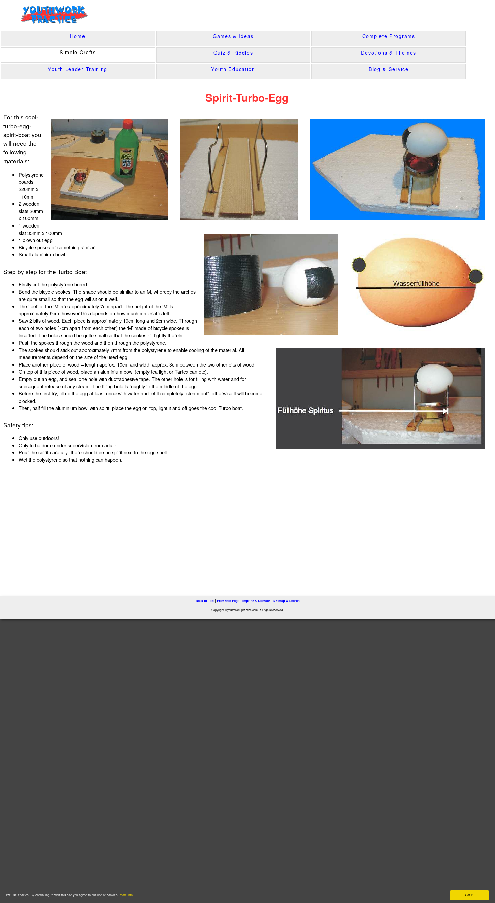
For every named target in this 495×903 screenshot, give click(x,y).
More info (126, 895)
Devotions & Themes (388, 52)
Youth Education (233, 68)
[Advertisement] (140, 526)
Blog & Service (389, 68)
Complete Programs (388, 35)
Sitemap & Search (286, 600)
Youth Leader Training (77, 68)
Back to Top (205, 600)
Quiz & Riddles (233, 52)
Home (77, 35)
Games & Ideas (233, 35)
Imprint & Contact (256, 600)
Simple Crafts (78, 52)
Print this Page (228, 600)
